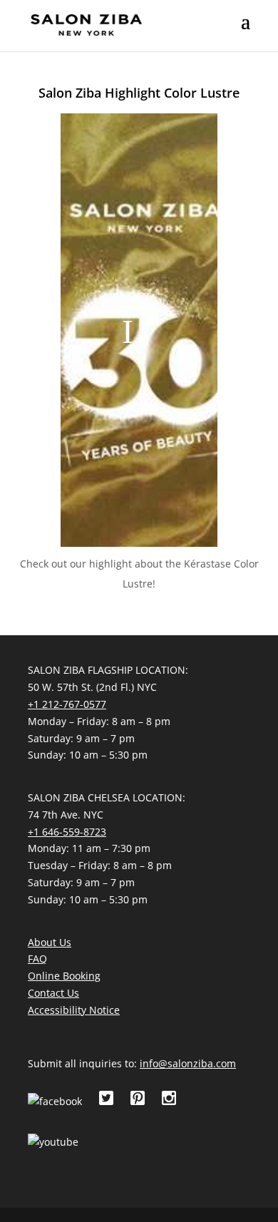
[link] (86, 24)
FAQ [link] (37, 958)
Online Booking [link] (64, 975)
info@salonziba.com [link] (188, 1063)
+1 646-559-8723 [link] (67, 831)
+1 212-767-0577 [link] (67, 704)
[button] (245, 30)
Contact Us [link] (53, 993)
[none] (245, 30)
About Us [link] (49, 942)
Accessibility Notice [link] (74, 1010)
